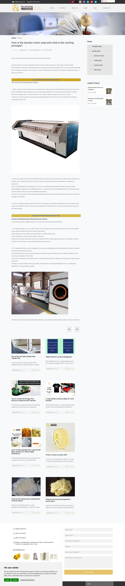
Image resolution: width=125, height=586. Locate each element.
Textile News (98, 60)
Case (95, 8)
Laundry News (98, 65)
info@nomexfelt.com (19, 2)
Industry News (96, 51)
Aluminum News (99, 55)
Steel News (97, 70)
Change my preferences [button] (27, 580)
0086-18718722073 (34, 2)
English (105, 1)
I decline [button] (14, 580)
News (85, 8)
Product (63, 8)
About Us (75, 8)
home (14, 38)
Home (52, 8)
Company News (97, 46)
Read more (37, 370)
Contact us (106, 8)
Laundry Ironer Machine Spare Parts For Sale (46, 215)
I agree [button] (7, 580)
